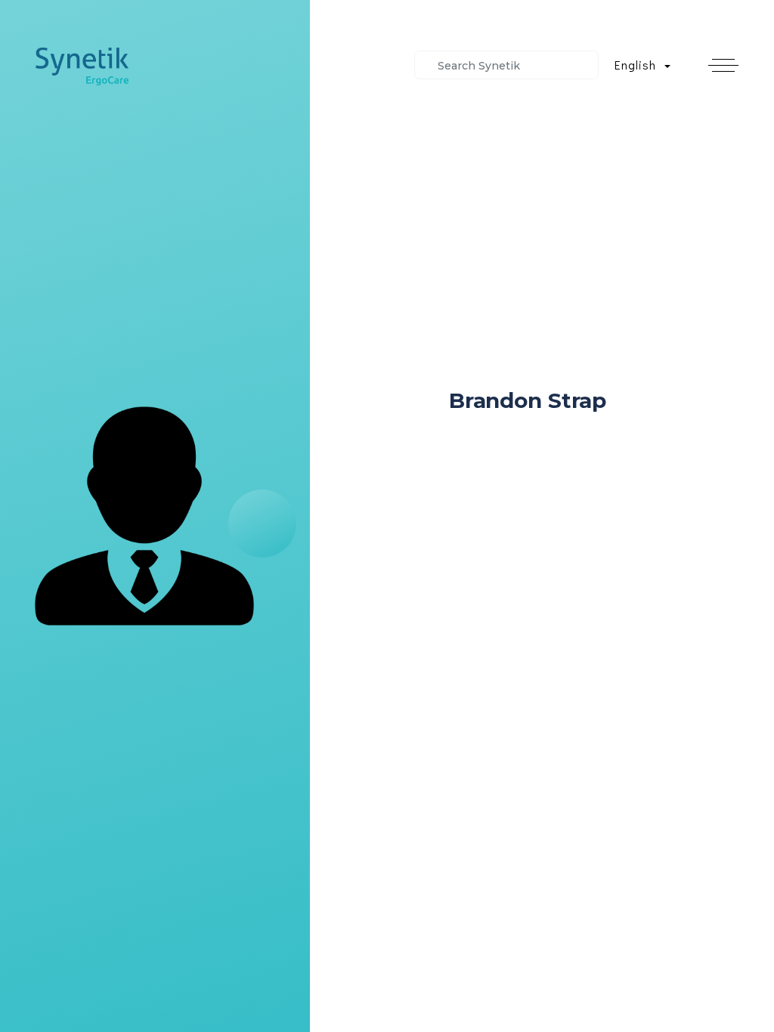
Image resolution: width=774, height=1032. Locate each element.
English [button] (637, 65)
